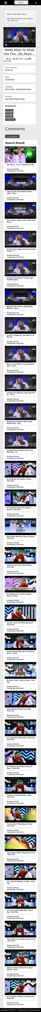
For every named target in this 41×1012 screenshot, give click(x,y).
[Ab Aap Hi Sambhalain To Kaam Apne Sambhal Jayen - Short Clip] (20, 267)
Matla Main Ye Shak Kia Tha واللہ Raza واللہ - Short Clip (20, 20)
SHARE (10, 119)
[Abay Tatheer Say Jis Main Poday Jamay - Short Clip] (20, 929)
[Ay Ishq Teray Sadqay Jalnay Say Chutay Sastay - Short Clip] (20, 239)
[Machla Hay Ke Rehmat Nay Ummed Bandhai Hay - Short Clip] (20, 411)
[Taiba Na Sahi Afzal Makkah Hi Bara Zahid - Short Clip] (20, 181)
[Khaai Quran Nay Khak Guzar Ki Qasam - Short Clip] (20, 526)
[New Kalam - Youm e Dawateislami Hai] (20, 154)
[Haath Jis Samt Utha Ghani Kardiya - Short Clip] (20, 555)
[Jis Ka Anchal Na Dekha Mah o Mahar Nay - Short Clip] (20, 900)
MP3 (8, 113)
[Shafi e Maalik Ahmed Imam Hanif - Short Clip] (20, 699)
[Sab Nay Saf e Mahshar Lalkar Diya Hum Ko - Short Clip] (20, 382)
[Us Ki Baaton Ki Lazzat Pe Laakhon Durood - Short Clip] (20, 584)
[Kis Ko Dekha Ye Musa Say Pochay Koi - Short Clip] (20, 986)
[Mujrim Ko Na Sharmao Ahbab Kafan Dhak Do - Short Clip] (20, 296)
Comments (12, 136)
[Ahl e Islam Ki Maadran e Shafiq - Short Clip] (20, 871)
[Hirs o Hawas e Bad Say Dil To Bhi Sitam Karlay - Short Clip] (20, 210)
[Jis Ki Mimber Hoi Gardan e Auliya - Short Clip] (20, 469)
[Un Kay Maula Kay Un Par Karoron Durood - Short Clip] (20, 497)
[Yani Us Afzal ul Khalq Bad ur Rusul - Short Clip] (20, 814)
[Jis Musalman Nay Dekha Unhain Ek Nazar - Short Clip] (20, 756)
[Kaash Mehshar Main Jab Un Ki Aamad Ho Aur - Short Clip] (20, 641)
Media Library (21, 14)
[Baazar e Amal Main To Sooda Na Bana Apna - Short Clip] (20, 354)
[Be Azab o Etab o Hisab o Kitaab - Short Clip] (20, 670)
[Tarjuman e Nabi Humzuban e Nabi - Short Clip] (20, 785)
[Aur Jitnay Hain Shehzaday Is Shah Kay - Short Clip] (20, 727)
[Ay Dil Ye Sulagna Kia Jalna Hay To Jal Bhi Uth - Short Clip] (20, 325)
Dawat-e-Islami (12, 14)
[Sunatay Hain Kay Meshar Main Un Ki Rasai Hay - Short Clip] (20, 440)
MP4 (8, 110)
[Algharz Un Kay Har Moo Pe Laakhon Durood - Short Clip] (20, 957)
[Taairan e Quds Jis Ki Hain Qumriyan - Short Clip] (20, 612)
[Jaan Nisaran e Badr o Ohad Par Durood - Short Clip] (20, 842)
